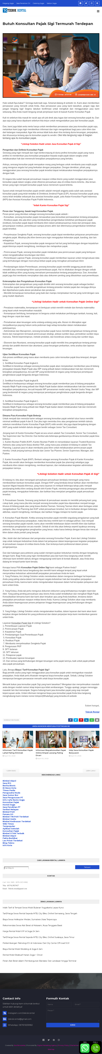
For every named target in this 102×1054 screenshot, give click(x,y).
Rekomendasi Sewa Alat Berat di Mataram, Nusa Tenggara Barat (32, 925)
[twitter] (86, 3)
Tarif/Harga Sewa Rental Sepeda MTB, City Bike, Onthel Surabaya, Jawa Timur (38, 937)
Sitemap (51, 1049)
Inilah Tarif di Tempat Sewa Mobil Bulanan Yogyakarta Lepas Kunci (33, 907)
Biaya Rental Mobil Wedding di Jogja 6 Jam (23, 949)
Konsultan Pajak (11, 720)
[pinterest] (97, 3)
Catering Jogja (38, 3)
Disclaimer (74, 1045)
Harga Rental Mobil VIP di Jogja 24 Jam (21, 931)
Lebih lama (90, 771)
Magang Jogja (8, 3)
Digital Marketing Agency (47, 1045)
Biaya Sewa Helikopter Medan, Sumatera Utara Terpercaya (30, 919)
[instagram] (92, 3)
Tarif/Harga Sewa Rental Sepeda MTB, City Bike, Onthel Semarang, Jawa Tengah (40, 913)
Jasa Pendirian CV (23, 3)
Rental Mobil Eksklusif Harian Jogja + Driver (23, 955)
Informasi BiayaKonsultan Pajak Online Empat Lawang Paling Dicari (51, 752)
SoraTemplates (19, 1045)
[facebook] (80, 3)
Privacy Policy (63, 1045)
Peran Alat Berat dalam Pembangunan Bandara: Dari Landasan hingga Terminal (39, 961)
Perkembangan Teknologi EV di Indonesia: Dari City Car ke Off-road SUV (36, 943)
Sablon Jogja (52, 3)
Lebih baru (11, 771)
